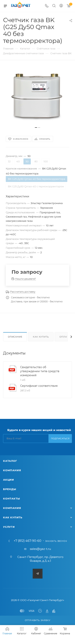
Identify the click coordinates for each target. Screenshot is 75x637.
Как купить (41, 336)
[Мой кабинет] (61, 6)
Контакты (11, 498)
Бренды (9, 489)
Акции (8, 479)
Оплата (64, 336)
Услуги (9, 526)
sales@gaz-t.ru (40, 549)
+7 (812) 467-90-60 (27, 540)
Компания (12, 470)
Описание (15, 336)
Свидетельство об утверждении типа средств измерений (39, 371)
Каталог (10, 460)
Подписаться (60, 438)
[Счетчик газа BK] (37, 95)
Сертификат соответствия (39, 386)
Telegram (37, 573)
